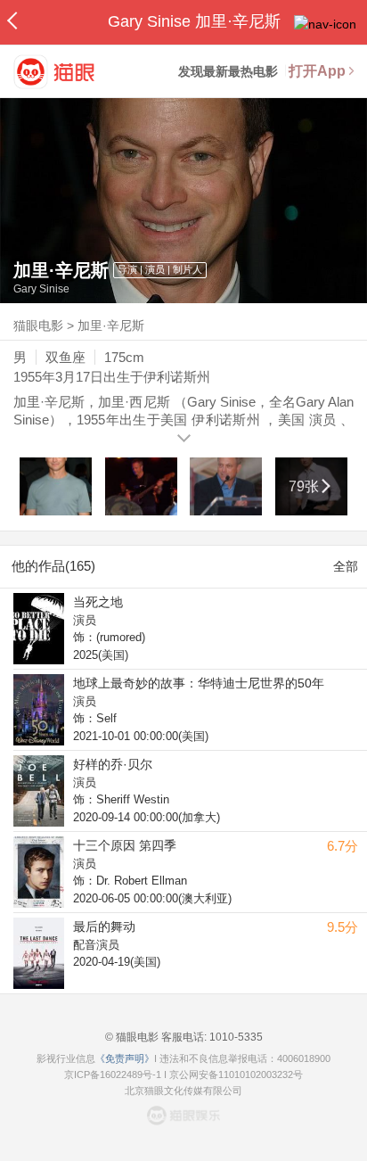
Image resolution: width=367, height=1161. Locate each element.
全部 (345, 566)
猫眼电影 (38, 325)
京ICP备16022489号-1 (112, 1074)
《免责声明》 (124, 1058)
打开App (317, 70)
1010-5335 (235, 1037)
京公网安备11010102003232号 (236, 1074)
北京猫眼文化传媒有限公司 (183, 1090)
